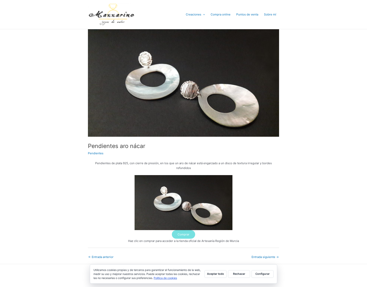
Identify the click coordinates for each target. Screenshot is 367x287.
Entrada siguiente (265, 257)
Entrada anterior (101, 257)
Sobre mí (270, 14)
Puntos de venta (247, 14)
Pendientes (95, 153)
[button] (203, 14)
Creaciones (193, 14)
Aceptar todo (215, 273)
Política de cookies (165, 278)
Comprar (183, 234)
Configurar (262, 273)
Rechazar (239, 273)
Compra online (221, 14)
